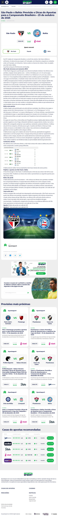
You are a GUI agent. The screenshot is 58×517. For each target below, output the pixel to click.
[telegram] (15, 255)
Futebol (3, 20)
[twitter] (20, 255)
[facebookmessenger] (10, 255)
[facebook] (5, 255)
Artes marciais (32, 497)
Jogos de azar (32, 501)
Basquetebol (32, 499)
